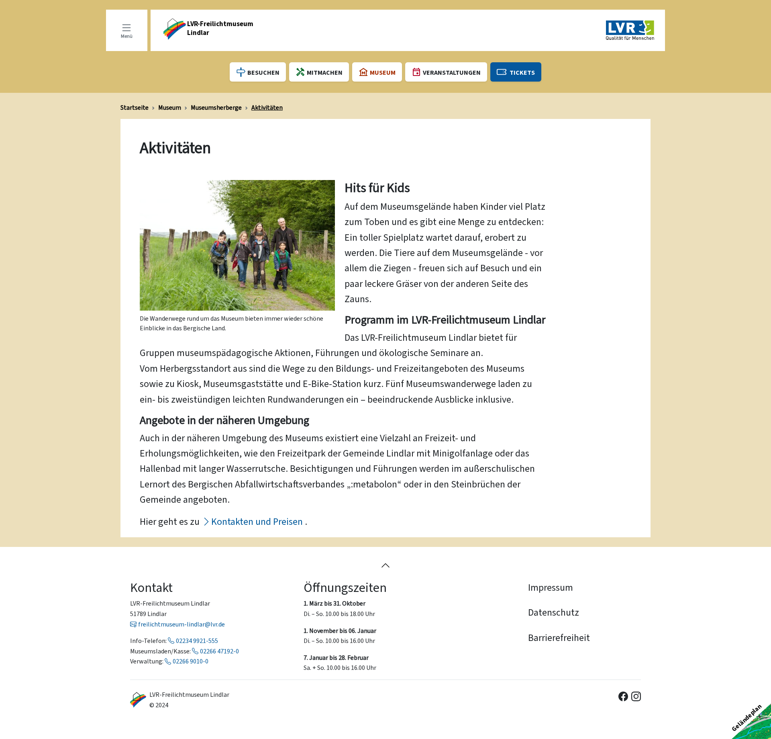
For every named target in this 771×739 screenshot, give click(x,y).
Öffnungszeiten (345, 587)
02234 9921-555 (197, 641)
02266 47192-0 (219, 651)
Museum (169, 107)
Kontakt (151, 587)
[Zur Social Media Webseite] (623, 695)
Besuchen (263, 72)
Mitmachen (325, 72)
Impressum (550, 587)
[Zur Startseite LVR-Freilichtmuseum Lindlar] (138, 700)
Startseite (134, 107)
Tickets (522, 72)
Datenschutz (553, 612)
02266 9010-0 (190, 661)
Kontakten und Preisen (257, 521)
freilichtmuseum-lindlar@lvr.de (181, 624)
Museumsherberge (216, 107)
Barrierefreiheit (559, 637)
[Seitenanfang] (385, 565)
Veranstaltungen (452, 72)
